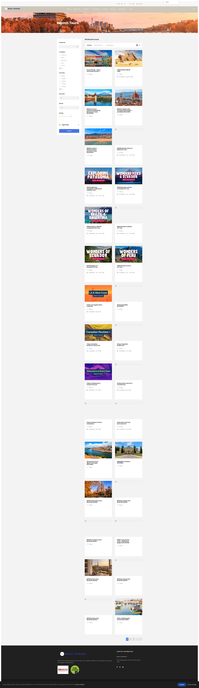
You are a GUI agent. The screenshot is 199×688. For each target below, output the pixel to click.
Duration (62, 94)
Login (130, 9)
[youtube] (121, 4)
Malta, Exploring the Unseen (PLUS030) (123, 618)
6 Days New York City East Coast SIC (123, 423)
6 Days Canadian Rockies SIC (122, 344)
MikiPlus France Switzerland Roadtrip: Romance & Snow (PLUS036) (94, 111)
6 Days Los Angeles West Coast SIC (94, 305)
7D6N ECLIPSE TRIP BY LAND (123, 70)
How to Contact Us (122, 656)
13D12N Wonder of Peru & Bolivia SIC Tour (124, 148)
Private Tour (77, 9)
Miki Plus (86, 9)
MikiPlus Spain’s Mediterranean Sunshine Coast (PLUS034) (92, 150)
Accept (182, 684)
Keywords (62, 42)
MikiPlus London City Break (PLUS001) (123, 501)
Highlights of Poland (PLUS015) (123, 462)
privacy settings (79, 684)
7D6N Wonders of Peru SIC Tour (124, 266)
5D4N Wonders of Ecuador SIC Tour (92, 266)
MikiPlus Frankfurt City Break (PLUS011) (94, 540)
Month (61, 103)
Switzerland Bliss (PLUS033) (122, 305)
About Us (112, 9)
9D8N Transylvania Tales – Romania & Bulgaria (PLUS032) (123, 541)
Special (105, 9)
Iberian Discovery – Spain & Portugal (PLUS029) (93, 463)
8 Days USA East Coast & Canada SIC (94, 423)
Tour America (96, 9)
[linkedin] (119, 4)
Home (68, 9)
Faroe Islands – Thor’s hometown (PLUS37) (94, 70)
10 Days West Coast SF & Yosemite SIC (124, 383)
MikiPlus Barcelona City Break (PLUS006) (94, 501)
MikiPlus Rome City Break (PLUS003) (93, 618)
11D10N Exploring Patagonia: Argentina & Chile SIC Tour (94, 189)
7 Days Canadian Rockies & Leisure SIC (93, 344)
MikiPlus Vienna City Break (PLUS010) (123, 579)
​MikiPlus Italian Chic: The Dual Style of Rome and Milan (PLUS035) (124, 110)
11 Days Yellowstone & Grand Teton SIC (93, 383)
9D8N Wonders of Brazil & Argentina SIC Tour (94, 227)
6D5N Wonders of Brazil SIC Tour (124, 227)
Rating (61, 113)
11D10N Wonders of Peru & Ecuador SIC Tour (124, 188)
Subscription (122, 9)
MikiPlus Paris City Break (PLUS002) (92, 579)
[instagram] (124, 4)
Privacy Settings (192, 684)
